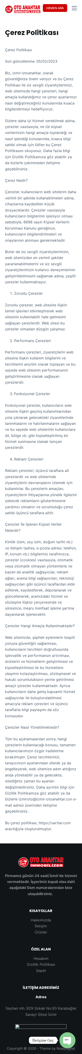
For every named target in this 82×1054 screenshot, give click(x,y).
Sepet (41, 970)
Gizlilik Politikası (41, 964)
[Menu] (74, 8)
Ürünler (41, 932)
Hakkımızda (41, 920)
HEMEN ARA (55, 8)
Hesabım (41, 958)
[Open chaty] (67, 1040)
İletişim (41, 926)
